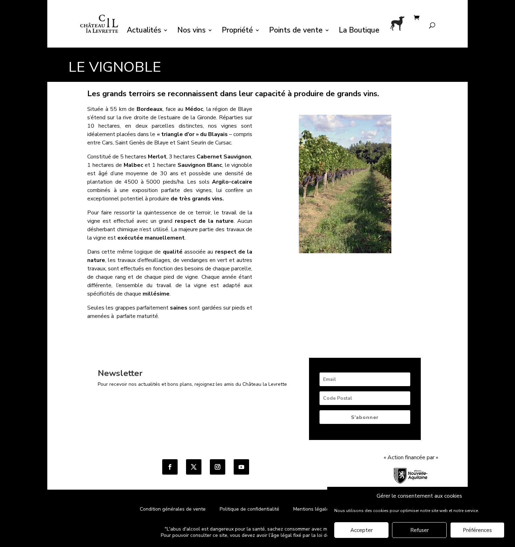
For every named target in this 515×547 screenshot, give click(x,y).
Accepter (361, 530)
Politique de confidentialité (250, 509)
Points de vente (296, 31)
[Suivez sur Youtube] (241, 467)
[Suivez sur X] (193, 467)
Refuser (419, 530)
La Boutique (359, 31)
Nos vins (191, 31)
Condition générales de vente (173, 509)
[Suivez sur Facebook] (170, 467)
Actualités (144, 31)
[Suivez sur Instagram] (217, 467)
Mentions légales (312, 509)
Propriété (237, 31)
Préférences (477, 530)
